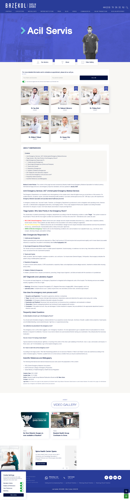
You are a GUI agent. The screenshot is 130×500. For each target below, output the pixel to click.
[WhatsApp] (126, 496)
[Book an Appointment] (126, 491)
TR (113, 7)
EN (116, 7)
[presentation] (63, 468)
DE (120, 7)
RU (123, 7)
